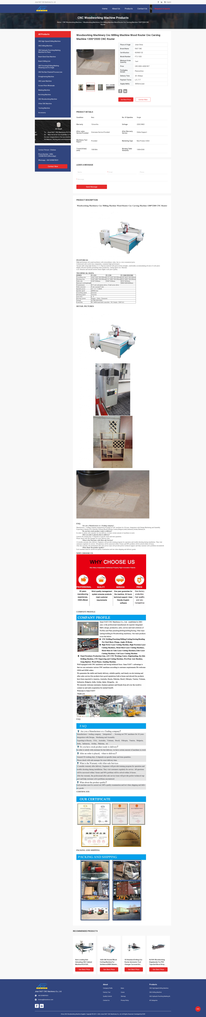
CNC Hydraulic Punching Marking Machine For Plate (49, 51)
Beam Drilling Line (44, 61)
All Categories (153, 1000)
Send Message (91, 187)
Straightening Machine (46, 76)
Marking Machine (44, 90)
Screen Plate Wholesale (46, 85)
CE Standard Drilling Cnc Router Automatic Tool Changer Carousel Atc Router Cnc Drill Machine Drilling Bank (133, 962)
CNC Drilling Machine (45, 46)
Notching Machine (44, 94)
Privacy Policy (125, 1000)
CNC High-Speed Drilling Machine (49, 41)
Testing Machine (44, 108)
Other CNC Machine (45, 103)
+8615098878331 (52, 160)
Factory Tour (106, 992)
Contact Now (53, 166)
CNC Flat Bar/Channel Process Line (50, 72)
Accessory (42, 112)
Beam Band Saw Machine (47, 57)
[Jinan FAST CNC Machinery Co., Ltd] (41, 8)
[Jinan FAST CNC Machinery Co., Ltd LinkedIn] (161, 2)
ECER (143, 1014)
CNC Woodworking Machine (72, 22)
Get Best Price (126, 99)
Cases (123, 992)
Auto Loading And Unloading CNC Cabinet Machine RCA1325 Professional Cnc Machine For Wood (83, 962)
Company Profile (107, 988)
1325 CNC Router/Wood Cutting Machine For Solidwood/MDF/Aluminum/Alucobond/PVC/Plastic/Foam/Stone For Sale (109, 962)
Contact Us (106, 1000)
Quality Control (107, 996)
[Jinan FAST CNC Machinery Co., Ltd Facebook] (158, 2)
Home (59, 22)
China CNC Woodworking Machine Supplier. (73, 1014)
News (122, 988)
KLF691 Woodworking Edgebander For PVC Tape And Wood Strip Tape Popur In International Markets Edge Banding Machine (157, 962)
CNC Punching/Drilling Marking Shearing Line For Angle (48, 66)
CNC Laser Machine (45, 81)
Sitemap (123, 996)
